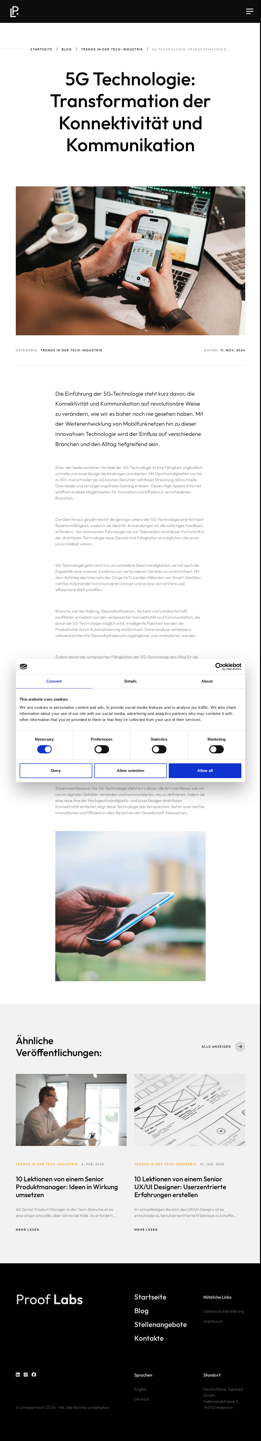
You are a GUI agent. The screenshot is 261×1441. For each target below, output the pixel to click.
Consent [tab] (54, 681)
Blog (67, 49)
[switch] (102, 749)
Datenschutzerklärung (223, 1311)
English (140, 1389)
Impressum (213, 1321)
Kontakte (149, 1338)
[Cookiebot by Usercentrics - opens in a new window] (219, 666)
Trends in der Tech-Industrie (112, 49)
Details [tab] (130, 681)
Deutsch (141, 1399)
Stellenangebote (160, 1324)
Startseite (42, 49)
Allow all (205, 770)
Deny (55, 770)
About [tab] (207, 681)
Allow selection (131, 770)
